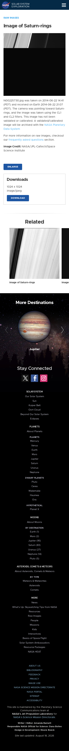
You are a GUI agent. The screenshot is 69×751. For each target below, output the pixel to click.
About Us (34, 666)
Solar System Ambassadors (34, 643)
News (34, 602)
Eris (34, 500)
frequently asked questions (26, 139)
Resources (34, 611)
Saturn (34, 463)
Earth (35, 450)
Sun (34, 401)
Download (18, 198)
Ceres (34, 486)
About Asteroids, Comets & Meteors (34, 571)
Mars (34, 454)
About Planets (34, 431)
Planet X (34, 509)
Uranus (34, 468)
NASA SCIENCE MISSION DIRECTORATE (34, 687)
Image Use (34, 683)
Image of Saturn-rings (22, 282)
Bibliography (35, 670)
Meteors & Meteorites (34, 581)
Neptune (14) (35, 554)
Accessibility (34, 700)
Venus (34, 445)
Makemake (34, 491)
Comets (34, 590)
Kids (34, 629)
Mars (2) (34, 536)
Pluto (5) (34, 559)
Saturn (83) (34, 545)
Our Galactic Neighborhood (18, 13)
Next (62, 330)
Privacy (34, 679)
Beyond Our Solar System (34, 414)
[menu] (64, 5)
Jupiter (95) (34, 541)
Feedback (34, 675)
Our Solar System (34, 396)
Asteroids (34, 585)
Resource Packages (34, 647)
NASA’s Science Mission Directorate (34, 717)
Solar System (34, 392)
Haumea (34, 495)
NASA (4, 5)
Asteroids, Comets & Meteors (34, 566)
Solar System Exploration (18, 5)
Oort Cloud (34, 410)
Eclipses (34, 419)
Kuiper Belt (35, 405)
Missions (34, 625)
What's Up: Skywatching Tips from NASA (34, 607)
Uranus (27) (34, 550)
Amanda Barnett (42, 723)
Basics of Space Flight (35, 638)
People (34, 620)
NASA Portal (34, 692)
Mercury (34, 441)
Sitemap (34, 696)
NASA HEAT (34, 652)
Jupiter (34, 349)
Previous (7, 330)
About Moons (34, 522)
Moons (34, 517)
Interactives (34, 634)
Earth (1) (34, 532)
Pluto (34, 482)
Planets (34, 427)
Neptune (34, 472)
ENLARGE (13, 167)
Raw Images (11, 18)
